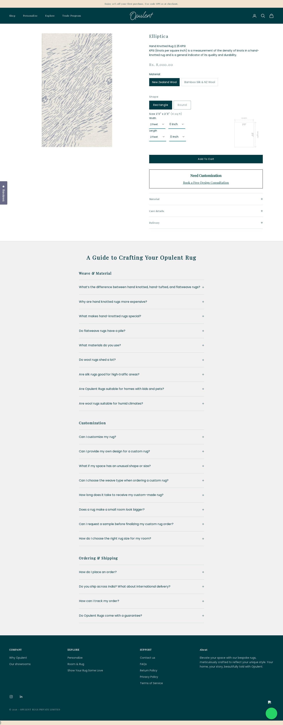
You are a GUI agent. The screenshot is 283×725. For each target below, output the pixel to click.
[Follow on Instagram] (11, 697)
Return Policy (148, 670)
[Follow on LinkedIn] (21, 697)
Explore (50, 15)
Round (182, 105)
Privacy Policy (149, 677)
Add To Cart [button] (206, 159)
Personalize (30, 15)
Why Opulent (18, 658)
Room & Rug (76, 664)
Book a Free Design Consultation (206, 182)
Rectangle (160, 105)
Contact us (147, 658)
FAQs (143, 664)
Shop (12, 15)
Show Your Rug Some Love (85, 670)
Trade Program (71, 15)
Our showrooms (20, 664)
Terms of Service (151, 683)
